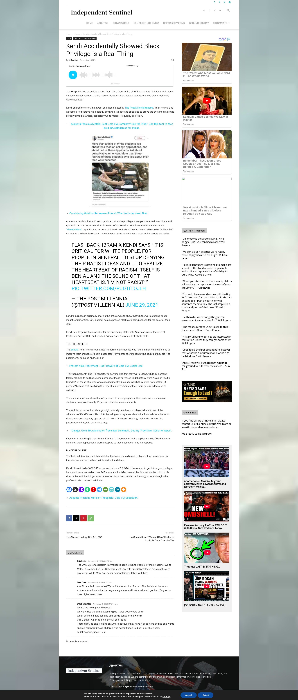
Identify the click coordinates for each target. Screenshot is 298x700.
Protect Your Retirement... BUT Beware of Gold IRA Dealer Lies (105, 365)
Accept (188, 695)
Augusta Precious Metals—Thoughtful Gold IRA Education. (103, 497)
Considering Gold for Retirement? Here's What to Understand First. (108, 213)
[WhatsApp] (91, 518)
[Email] (105, 489)
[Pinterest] (219, 2)
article (74, 349)
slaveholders (74, 229)
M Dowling (73, 60)
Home (89, 22)
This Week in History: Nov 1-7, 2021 (84, 537)
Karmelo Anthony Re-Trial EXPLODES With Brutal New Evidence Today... (205, 526)
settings (166, 696)
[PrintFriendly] (111, 489)
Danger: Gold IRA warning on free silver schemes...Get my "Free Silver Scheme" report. (122, 430)
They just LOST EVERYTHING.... (202, 566)
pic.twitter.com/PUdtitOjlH (109, 288)
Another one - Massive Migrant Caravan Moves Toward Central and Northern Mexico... (205, 484)
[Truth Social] (81, 489)
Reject (206, 695)
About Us (102, 22)
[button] (228, 10)
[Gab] (87, 489)
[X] (224, 2)
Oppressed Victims (174, 22)
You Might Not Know (146, 22)
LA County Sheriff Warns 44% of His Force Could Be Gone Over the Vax (152, 539)
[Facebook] (214, 2)
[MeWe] (117, 489)
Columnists (220, 22)
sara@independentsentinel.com (137, 686)
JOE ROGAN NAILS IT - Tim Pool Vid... (205, 605)
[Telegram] (99, 489)
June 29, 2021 (142, 305)
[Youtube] (229, 2)
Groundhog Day (199, 22)
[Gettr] (93, 489)
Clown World (121, 22)
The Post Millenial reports (139, 107)
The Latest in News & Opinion (85, 38)
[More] (123, 489)
